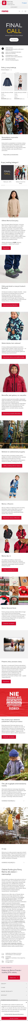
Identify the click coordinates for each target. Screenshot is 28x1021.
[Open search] (19, 11)
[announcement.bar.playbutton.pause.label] (25, 7)
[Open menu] (25, 11)
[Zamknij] (1, 3)
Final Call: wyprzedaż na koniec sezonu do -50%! (14, 7)
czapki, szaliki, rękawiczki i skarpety (12, 943)
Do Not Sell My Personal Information (14, 1014)
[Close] (26, 1002)
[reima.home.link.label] (5, 11)
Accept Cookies (14, 1018)
